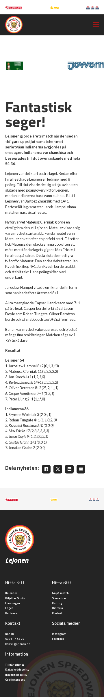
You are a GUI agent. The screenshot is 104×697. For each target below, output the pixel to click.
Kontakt (57, 613)
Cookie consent (15, 679)
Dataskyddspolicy (17, 669)
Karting (57, 603)
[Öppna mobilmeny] (96, 24)
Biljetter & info (15, 598)
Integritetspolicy (16, 674)
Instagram (59, 633)
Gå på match (60, 593)
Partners (11, 613)
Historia (57, 608)
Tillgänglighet (14, 664)
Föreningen (12, 603)
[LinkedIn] (69, 469)
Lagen (9, 608)
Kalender (11, 593)
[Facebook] (46, 469)
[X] (57, 469)
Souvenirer (59, 598)
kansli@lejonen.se (17, 643)
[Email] (81, 469)
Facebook (58, 638)
